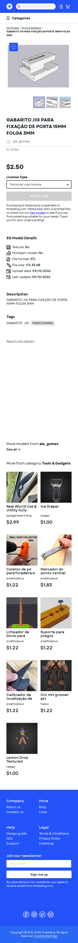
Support (12, 843)
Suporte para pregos (52, 634)
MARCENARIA (42, 323)
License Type (16, 177)
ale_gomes (21, 141)
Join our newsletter (24, 856)
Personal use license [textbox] (25, 184)
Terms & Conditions (54, 833)
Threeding (9, 6)
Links (43, 812)
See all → (13, 449)
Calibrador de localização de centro (19, 697)
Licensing (46, 843)
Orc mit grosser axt (55, 697)
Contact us (14, 812)
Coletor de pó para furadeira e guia (20, 571)
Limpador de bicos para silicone (17, 634)
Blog (42, 807)
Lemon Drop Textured (17, 760)
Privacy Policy (49, 838)
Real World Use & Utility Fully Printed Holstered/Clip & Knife (21, 508)
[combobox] (39, 184)
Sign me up (39, 874)
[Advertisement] (39, 392)
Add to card (39, 196)
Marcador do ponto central (53, 571)
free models (37, 213)
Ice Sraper (50, 507)
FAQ (9, 838)
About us (13, 807)
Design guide (16, 833)
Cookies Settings (45, 936)
